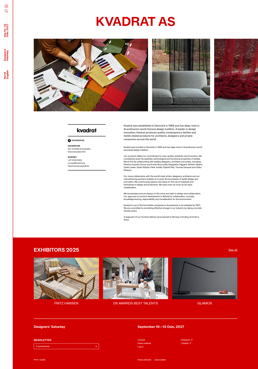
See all (232, 250)
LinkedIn (186, 343)
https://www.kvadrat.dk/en (78, 166)
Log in (140, 347)
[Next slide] (187, 75)
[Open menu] (6, 6)
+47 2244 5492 (75, 160)
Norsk (5, 75)
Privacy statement (144, 360)
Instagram (187, 340)
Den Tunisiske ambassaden (79, 149)
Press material (144, 343)
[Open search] (6, 11)
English (7, 74)
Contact (141, 340)
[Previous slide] (84, 75)
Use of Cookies (160, 360)
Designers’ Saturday (49, 327)
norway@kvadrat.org (76, 163)
